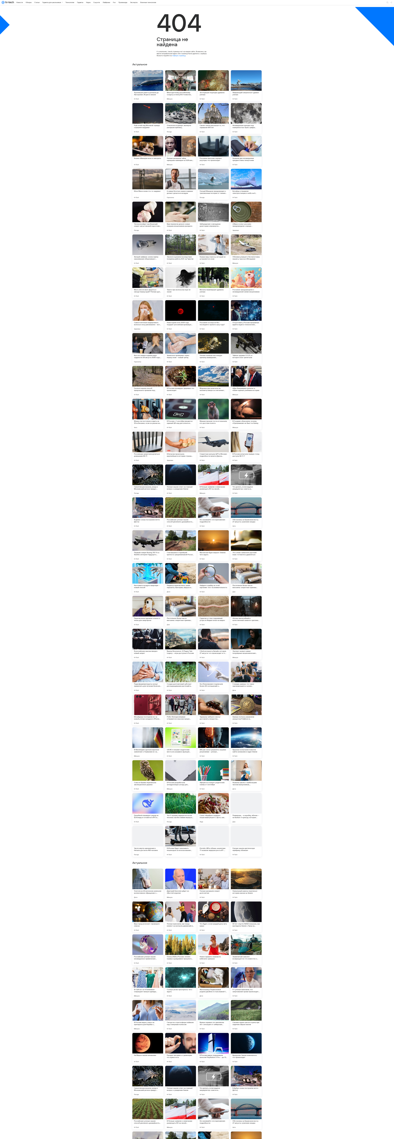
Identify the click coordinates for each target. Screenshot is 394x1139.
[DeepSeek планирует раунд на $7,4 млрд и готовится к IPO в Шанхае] (147, 808)
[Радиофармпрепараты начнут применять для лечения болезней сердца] (147, 677)
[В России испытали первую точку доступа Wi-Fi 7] (246, 447)
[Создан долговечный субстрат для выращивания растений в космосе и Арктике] (180, 677)
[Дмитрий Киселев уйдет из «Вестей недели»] (180, 1081)
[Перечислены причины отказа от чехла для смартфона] (147, 611)
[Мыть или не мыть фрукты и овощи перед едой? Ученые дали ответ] (147, 282)
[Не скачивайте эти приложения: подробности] (213, 512)
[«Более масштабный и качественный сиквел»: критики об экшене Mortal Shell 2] (246, 611)
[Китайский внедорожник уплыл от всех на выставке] (180, 907)
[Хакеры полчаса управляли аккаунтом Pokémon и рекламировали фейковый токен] (246, 710)
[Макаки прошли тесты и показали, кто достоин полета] (213, 414)
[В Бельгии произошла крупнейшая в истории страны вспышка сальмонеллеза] (180, 447)
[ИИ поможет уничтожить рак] (213, 940)
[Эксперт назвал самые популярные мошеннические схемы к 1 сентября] (246, 644)
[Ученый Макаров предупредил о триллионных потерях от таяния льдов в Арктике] (213, 184)
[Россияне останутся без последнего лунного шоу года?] (213, 315)
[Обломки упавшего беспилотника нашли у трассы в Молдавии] (246, 250)
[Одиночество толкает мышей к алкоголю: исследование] (180, 1038)
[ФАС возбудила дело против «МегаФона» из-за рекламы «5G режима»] (246, 1038)
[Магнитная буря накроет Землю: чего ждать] (213, 545)
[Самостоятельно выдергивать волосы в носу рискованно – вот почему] (147, 315)
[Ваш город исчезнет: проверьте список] (147, 1114)
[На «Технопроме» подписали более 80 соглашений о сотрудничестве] (213, 677)
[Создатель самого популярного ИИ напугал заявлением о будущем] (180, 874)
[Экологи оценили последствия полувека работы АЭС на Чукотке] (180, 250)
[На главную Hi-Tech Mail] (9, 2)
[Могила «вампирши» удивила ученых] (213, 282)
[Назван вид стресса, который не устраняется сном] (213, 250)
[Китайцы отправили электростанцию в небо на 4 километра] (246, 184)
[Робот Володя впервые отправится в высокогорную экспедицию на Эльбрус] (180, 710)
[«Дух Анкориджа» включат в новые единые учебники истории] (246, 381)
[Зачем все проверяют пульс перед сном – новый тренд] (180, 348)
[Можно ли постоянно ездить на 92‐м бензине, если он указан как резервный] (147, 414)
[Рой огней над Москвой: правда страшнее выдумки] (147, 118)
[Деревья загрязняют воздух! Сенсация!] (180, 972)
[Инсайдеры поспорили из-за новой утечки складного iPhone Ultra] (147, 710)
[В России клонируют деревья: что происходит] (180, 381)
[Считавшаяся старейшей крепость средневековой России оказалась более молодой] (180, 545)
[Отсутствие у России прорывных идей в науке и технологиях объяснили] (246, 315)
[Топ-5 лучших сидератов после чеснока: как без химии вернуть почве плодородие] (180, 808)
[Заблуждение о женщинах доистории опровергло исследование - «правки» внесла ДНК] (213, 217)
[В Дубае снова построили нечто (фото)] (147, 512)
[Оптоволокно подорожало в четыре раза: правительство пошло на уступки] (147, 1038)
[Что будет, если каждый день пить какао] (213, 1114)
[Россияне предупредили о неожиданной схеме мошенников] (246, 282)
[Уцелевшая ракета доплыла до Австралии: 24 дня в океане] (147, 85)
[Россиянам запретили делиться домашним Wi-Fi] (147, 447)
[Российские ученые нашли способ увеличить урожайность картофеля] (180, 512)
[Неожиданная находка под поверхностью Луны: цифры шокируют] (246, 118)
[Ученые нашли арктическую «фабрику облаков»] (246, 841)
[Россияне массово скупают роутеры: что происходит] (213, 151)
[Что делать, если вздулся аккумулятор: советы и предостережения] (246, 480)
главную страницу (179, 56)
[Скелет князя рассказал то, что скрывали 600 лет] (213, 118)
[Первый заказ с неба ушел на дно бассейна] (213, 874)
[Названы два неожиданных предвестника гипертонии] (246, 151)
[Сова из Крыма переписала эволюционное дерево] (147, 775)
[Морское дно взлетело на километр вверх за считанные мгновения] (213, 381)
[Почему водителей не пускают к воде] (180, 1005)
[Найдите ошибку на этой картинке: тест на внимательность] (213, 578)
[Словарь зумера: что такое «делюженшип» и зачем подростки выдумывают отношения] (246, 677)
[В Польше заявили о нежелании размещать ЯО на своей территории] (213, 480)
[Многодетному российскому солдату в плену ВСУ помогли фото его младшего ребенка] (180, 85)
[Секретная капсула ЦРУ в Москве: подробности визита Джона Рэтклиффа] (213, 447)
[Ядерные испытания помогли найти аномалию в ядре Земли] (246, 742)
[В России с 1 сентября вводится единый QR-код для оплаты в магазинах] (180, 414)
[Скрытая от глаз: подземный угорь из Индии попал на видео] (213, 611)
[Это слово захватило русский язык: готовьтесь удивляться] (246, 545)
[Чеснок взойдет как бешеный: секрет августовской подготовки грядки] (147, 217)
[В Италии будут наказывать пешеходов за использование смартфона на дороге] (180, 841)
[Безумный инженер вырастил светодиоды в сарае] (213, 1005)
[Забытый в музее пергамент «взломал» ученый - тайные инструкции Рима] (246, 940)
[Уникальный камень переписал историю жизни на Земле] (246, 1081)
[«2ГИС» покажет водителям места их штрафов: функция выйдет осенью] (180, 742)
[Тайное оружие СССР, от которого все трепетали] (246, 348)
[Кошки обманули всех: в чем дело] (147, 151)
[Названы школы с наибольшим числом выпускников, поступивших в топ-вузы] (246, 775)
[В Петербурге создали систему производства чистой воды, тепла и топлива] (246, 972)
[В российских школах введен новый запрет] (147, 644)
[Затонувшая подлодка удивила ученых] (213, 85)
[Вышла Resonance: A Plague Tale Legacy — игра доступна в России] (180, 644)
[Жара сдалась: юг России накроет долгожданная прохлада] (147, 1005)
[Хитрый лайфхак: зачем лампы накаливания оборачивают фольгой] (147, 250)
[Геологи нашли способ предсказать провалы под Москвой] (147, 381)
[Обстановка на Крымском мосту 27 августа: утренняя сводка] (246, 512)
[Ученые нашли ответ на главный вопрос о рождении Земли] (180, 480)
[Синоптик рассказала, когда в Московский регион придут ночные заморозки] (147, 480)
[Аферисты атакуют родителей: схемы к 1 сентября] (213, 775)
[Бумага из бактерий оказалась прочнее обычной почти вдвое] (246, 874)
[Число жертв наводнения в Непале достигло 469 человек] (147, 841)
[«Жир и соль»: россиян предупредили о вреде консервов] (246, 217)
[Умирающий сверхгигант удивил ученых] (246, 85)
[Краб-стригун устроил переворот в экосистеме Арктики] (147, 972)
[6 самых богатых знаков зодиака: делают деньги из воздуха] (180, 184)
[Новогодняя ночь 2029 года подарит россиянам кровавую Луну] (180, 315)
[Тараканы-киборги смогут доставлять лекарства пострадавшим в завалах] (213, 710)
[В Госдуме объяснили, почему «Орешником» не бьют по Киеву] (246, 414)
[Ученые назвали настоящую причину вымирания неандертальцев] (213, 348)
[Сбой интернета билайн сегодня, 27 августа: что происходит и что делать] (213, 644)
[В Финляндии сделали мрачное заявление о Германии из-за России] (147, 742)
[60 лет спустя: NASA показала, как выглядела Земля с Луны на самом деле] (246, 1114)
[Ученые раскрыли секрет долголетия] (213, 1081)
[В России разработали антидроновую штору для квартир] (180, 775)
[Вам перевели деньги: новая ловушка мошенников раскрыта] (180, 217)
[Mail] (3, 2)
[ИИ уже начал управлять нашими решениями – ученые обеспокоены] (213, 742)
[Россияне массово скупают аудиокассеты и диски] (147, 874)
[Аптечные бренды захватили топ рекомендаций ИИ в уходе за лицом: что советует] (147, 907)
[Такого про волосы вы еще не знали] (180, 282)
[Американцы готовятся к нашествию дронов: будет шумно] (213, 1038)
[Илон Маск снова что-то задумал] (147, 184)
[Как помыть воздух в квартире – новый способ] (147, 578)
